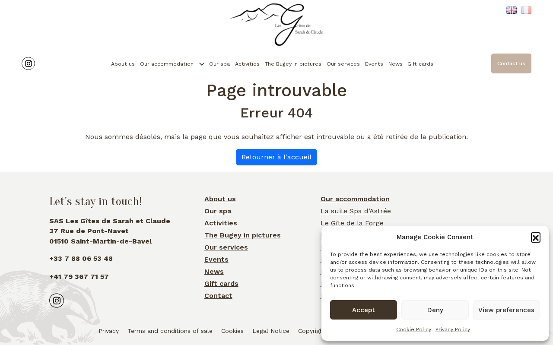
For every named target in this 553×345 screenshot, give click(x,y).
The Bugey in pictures (293, 64)
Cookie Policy (413, 329)
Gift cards (420, 64)
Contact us (511, 63)
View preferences (506, 310)
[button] (535, 237)
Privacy (109, 330)
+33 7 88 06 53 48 (81, 258)
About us (123, 64)
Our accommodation (167, 64)
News (395, 64)
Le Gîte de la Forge (352, 223)
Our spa (219, 64)
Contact (218, 295)
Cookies (232, 330)
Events (374, 64)
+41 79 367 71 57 (79, 276)
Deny (435, 310)
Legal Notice (270, 330)
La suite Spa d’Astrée (356, 211)
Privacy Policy (452, 329)
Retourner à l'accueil (276, 157)
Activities (247, 64)
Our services (343, 64)
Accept (363, 310)
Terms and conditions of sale (170, 330)
